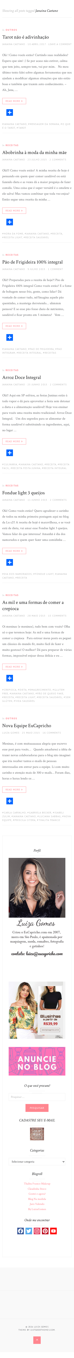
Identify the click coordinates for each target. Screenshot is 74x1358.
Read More (13, 101)
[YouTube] (53, 1231)
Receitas (12, 145)
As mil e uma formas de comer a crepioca (33, 605)
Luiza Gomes (11, 732)
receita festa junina (26, 468)
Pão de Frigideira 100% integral (32, 262)
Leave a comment (60, 44)
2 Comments (58, 159)
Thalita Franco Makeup (37, 1184)
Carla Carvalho (15, 812)
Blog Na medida (37, 1199)
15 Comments (57, 615)
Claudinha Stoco (37, 1189)
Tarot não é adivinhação (25, 37)
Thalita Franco (49, 820)
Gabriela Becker (40, 812)
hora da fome (13, 233)
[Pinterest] (45, 1231)
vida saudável (25, 700)
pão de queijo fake (50, 693)
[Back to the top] (37, 1340)
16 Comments (52, 732)
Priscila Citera (25, 820)
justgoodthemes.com (42, 1330)
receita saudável (37, 237)
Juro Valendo (37, 1204)
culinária (10, 464)
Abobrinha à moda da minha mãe (34, 152)
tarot (22, 127)
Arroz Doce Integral (21, 377)
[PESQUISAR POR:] (37, 1097)
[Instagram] (37, 1231)
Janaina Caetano (13, 44)
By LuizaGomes (37, 1209)
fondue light (44, 573)
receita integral (30, 352)
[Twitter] (29, 1231)
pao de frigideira (42, 348)
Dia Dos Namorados (18, 573)
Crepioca (10, 689)
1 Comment (55, 269)
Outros (11, 29)
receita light (13, 237)
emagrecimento (40, 689)
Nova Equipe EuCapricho (26, 725)
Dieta (23, 689)
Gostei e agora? (37, 1194)
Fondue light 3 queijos (23, 493)
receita (57, 233)
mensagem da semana (44, 124)
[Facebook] (20, 1231)
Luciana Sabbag (50, 816)
